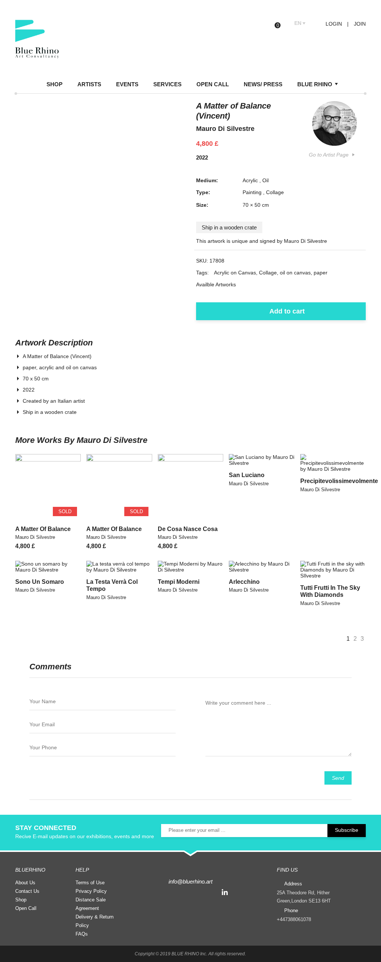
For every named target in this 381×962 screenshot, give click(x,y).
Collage (275, 192)
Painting (252, 192)
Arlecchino (244, 582)
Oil (265, 180)
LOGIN (333, 24)
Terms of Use (90, 882)
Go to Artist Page (329, 155)
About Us (25, 882)
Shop (20, 900)
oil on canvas (295, 273)
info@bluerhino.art (190, 881)
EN (297, 23)
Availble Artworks (216, 284)
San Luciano (247, 475)
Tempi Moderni (178, 582)
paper (320, 273)
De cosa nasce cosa (188, 529)
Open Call (25, 908)
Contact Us (27, 891)
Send (338, 778)
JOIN (360, 24)
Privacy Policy (91, 891)
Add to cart (287, 311)
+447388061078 (294, 919)
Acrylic (250, 180)
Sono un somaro (39, 582)
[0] (283, 23)
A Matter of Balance (43, 529)
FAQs (82, 934)
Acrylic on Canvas (235, 273)
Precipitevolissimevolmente (339, 481)
